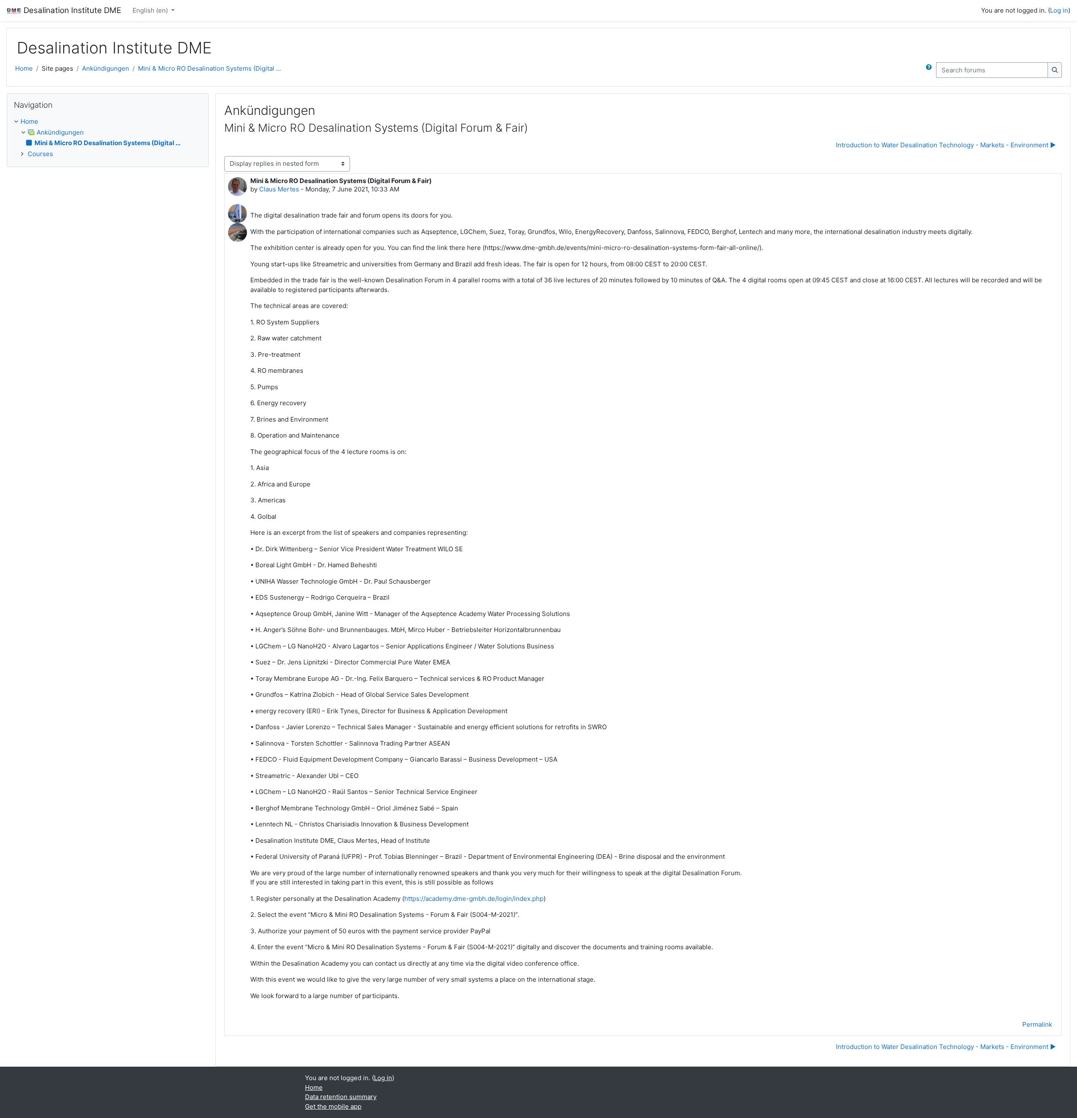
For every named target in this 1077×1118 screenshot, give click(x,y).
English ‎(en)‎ (151, 10)
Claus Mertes (279, 189)
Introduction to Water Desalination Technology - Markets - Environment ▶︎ (946, 145)
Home (24, 68)
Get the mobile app (333, 1106)
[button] (930, 70)
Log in (1059, 10)
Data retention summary (341, 1097)
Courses (40, 154)
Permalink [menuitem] (1037, 1024)
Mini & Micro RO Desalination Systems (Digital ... (209, 68)
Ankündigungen (105, 68)
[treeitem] (108, 138)
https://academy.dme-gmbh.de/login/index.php (474, 899)
